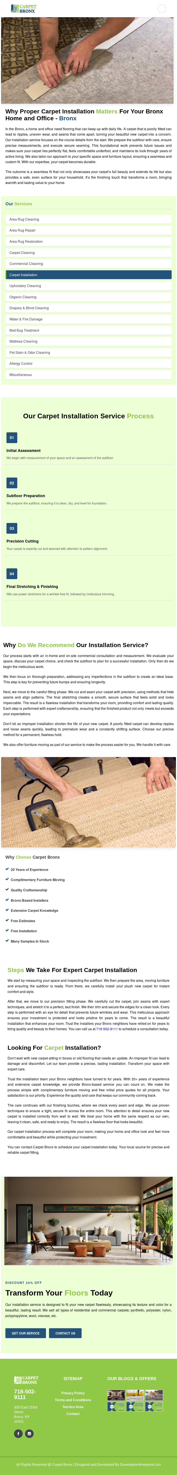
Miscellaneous (20, 374)
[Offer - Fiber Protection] (135, 1407)
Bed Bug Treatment (24, 330)
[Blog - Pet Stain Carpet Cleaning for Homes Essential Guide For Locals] (154, 1395)
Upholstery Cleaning (25, 285)
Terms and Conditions (73, 1400)
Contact (72, 1414)
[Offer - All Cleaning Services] (116, 1407)
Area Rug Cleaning (24, 219)
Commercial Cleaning (26, 263)
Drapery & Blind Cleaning (29, 307)
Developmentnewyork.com (140, 1464)
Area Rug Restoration (26, 241)
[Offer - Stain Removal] (154, 1407)
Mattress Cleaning (23, 341)
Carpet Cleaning (22, 252)
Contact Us (65, 1333)
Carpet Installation (23, 274)
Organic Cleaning (22, 296)
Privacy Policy (73, 1393)
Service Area (73, 1407)
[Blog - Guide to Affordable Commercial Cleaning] (116, 1395)
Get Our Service (26, 1333)
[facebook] (18, 1433)
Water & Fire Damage (26, 319)
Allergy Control (20, 363)
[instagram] (29, 1433)
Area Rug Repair (22, 230)
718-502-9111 (107, 1028)
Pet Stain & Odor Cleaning (29, 352)
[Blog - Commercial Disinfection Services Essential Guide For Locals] (135, 1395)
